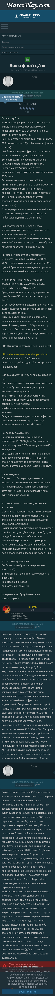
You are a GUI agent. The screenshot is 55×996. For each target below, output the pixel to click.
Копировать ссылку (24, 96)
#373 (37, 785)
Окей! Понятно (27, 992)
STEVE (32, 606)
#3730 (37, 95)
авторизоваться (29, 967)
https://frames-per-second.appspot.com (25, 354)
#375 (37, 627)
